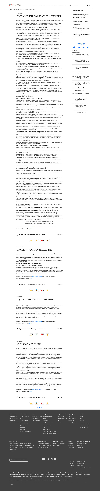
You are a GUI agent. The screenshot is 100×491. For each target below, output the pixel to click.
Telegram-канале (38, 226)
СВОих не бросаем (36, 420)
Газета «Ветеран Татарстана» (44, 445)
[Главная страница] (15, 5)
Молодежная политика (47, 422)
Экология (45, 418)
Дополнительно (58, 441)
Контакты (72, 467)
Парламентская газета (43, 447)
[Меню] (87, 5)
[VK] (43, 459)
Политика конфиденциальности (84, 467)
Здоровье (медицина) (47, 416)
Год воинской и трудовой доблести (50, 431)
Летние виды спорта (84, 427)
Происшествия (61, 5)
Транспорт (22, 427)
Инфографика (71, 447)
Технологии (22, 429)
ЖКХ (44, 427)
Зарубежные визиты (13, 418)
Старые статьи (15, 9)
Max (33, 226)
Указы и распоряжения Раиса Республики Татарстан (20, 443)
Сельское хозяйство (24, 416)
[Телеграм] (79, 47)
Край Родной (79, 445)
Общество (53, 5)
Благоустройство (46, 429)
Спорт (75, 5)
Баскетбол (82, 422)
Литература (71, 420)
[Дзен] (74, 47)
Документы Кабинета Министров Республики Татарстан (21, 447)
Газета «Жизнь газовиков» (43, 443)
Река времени (80, 447)
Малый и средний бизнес (25, 431)
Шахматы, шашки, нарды (85, 423)
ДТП (59, 420)
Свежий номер (80, 465)
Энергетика (22, 422)
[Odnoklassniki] (52, 459)
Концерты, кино (72, 423)
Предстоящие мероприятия (59, 443)
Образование (45, 420)
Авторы (71, 463)
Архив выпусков (80, 463)
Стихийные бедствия (62, 418)
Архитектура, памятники (74, 422)
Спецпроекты (42, 441)
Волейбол (82, 420)
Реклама (72, 461)
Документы (13, 441)
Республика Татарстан (84, 441)
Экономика (41, 5)
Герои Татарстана (36, 418)
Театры (70, 416)
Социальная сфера (47, 425)
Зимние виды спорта (84, 425)
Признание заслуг (13, 449)
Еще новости (80, 112)
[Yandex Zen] (55, 459)
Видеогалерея (71, 445)
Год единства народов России (49, 433)
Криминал (60, 422)
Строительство (23, 425)
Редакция (72, 465)
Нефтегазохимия (24, 420)
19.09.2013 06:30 (19, 13)
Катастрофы (61, 416)
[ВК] (83, 47)
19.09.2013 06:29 (19, 296)
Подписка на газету (81, 461)
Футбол (81, 416)
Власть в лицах (56, 445)
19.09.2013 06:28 (19, 341)
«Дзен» (30, 228)
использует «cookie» (30, 482)
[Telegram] (60, 234)
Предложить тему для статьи (19, 460)
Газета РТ (73, 459)
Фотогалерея (70, 443)
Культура (69, 5)
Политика (34, 5)
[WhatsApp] (62, 234)
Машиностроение (24, 423)
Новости (74, 50)
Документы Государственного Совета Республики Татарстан (22, 445)
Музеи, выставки (72, 418)
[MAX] (88, 47)
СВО (47, 5)
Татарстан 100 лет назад (82, 443)
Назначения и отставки (14, 416)
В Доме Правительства (14, 422)
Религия (44, 423)
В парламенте (12, 420)
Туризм (21, 418)
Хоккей (81, 418)
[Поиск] (90, 5)
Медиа (70, 441)
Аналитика (11, 451)
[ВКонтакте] (58, 234)
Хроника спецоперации (37, 416)
